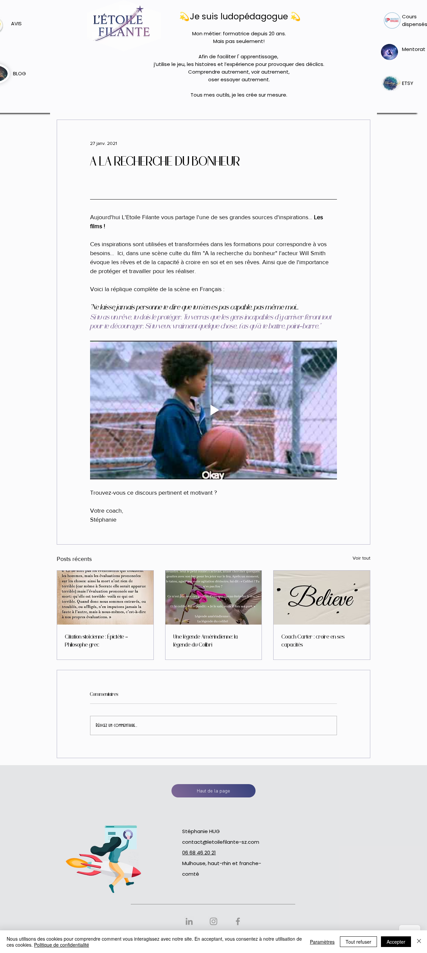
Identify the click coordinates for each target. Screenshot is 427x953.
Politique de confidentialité (61, 944)
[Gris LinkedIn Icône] (189, 921)
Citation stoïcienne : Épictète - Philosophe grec (96, 640)
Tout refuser (358, 941)
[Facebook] (238, 921)
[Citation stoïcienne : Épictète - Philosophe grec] (105, 598)
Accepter (396, 941)
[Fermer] (419, 942)
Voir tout (361, 558)
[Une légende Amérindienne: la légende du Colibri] (213, 598)
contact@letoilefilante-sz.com (220, 841)
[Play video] (213, 410)
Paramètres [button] (322, 941)
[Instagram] (213, 921)
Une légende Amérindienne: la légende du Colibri (205, 640)
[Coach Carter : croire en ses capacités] (322, 598)
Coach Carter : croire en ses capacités (313, 640)
